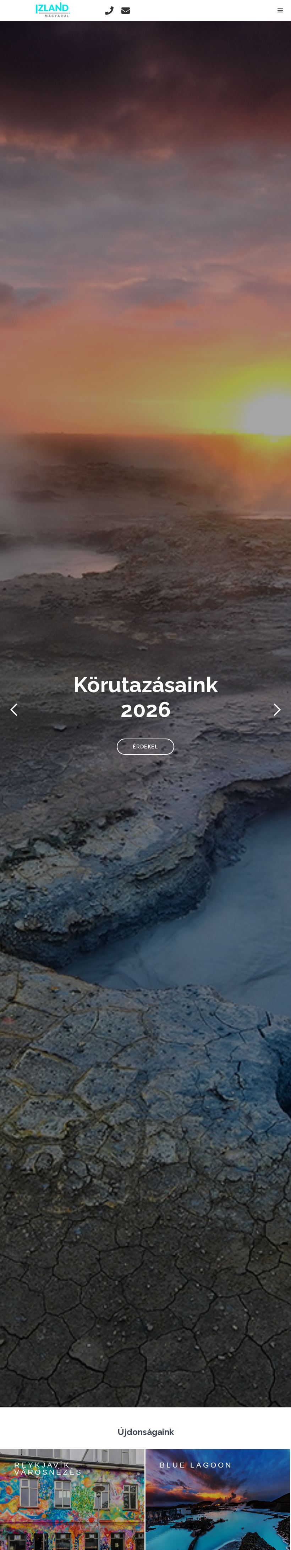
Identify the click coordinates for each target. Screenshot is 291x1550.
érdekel (145, 747)
